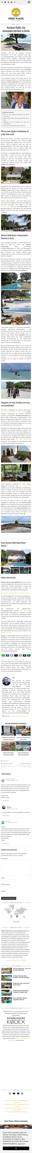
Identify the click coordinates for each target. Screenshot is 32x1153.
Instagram (19, 716)
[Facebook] (8, 2)
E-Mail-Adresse (5, 884)
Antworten (6, 800)
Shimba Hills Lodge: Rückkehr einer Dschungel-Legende (8, 766)
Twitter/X (12, 716)
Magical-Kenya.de (6, 632)
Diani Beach (5, 761)
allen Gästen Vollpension (23, 439)
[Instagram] (2, 2)
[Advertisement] (16, 1067)
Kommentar (5, 858)
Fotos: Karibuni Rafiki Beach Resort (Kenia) (14, 125)
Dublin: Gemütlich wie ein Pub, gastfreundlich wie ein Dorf (23, 766)
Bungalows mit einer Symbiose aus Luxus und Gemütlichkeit (16, 122)
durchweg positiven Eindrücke (15, 357)
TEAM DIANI (23, 610)
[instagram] (10, 1093)
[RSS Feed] (22, 1093)
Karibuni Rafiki (5, 206)
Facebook (25, 716)
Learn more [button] (21, 1143)
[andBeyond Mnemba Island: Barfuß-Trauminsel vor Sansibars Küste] (6, 993)
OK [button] (16, 1148)
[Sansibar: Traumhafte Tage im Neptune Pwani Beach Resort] (23, 746)
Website (3, 891)
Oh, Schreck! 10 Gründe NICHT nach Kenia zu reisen (15, 593)
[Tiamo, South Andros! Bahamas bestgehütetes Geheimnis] (6, 1000)
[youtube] (14, 1093)
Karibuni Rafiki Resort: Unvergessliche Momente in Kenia (16, 119)
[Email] (11, 2)
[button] (29, 2)
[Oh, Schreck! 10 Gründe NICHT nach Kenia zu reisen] (23, 731)
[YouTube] (5, 2)
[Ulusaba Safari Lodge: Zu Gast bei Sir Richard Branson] (6, 985)
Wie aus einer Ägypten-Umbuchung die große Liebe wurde (16, 115)
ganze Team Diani (25, 486)
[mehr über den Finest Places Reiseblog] (16, 960)
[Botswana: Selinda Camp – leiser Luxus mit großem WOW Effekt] (6, 971)
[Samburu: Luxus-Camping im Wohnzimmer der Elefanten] (8, 746)
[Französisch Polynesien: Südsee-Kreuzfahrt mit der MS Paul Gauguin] (6, 978)
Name (3, 878)
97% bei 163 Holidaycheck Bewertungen (13, 412)
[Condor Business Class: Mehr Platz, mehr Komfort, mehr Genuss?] (8, 731)
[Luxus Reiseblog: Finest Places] (16, 11)
